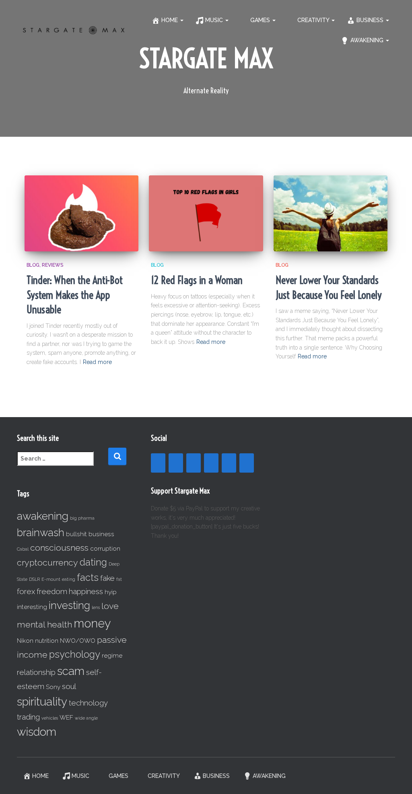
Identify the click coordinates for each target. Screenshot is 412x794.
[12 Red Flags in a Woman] (206, 213)
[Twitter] (246, 463)
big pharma (82, 518)
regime (112, 655)
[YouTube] (176, 463)
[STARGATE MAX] (73, 30)
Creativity (314, 20)
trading (28, 716)
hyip (111, 592)
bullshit (76, 534)
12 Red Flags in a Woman (197, 280)
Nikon (25, 640)
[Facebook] (158, 463)
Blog (33, 265)
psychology (74, 654)
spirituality (42, 701)
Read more (97, 362)
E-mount (50, 579)
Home (170, 20)
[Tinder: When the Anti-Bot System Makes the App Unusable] (81, 213)
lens (96, 607)
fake (107, 578)
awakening (42, 516)
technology (88, 702)
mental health (44, 624)
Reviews (52, 265)
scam (70, 671)
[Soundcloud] (211, 463)
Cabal (23, 549)
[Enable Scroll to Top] (396, 778)
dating (93, 562)
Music (215, 20)
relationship (36, 672)
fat (119, 579)
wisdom (36, 731)
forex (26, 591)
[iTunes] (229, 463)
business (101, 534)
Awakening (367, 40)
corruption (105, 548)
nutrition (46, 640)
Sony (53, 687)
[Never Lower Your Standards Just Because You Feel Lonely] (330, 213)
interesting (32, 607)
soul (69, 686)
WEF (66, 717)
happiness (86, 591)
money (92, 623)
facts (88, 577)
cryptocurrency (47, 562)
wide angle (86, 718)
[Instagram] (193, 463)
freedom (52, 591)
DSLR (34, 579)
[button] (181, 20)
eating (68, 579)
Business (370, 20)
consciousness (59, 548)
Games (261, 20)
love (110, 606)
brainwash (40, 533)
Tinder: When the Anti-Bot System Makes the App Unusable (75, 295)
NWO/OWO (77, 640)
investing (69, 605)
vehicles (49, 718)
